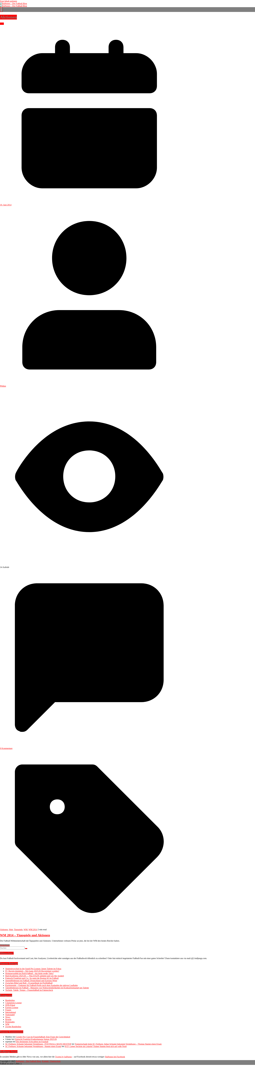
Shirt (11, 929)
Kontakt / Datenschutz (51, 1061)
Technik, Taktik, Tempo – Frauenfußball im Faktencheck (29, 990)
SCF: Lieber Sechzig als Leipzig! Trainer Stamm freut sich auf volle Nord (96, 1046)
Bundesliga (10, 1000)
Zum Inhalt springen (8, 1)
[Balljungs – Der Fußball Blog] (13, 3)
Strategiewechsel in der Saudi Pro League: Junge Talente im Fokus (33, 969)
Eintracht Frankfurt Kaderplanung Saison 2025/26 (36, 1039)
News (7, 1017)
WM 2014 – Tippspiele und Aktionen (25, 935)
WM (2, 24)
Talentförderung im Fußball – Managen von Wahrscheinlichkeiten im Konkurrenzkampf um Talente (47, 988)
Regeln (8, 1019)
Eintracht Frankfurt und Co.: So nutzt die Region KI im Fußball (32, 978)
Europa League (11, 1007)
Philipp (3, 386)
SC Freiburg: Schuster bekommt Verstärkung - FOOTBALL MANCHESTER (38, 1044)
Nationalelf (10, 1015)
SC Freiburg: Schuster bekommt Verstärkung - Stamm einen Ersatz (33, 1046)
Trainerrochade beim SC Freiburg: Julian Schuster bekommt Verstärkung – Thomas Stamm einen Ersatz (118, 1044)
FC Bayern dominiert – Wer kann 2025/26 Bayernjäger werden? (32, 971)
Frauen (8, 1010)
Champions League (13, 1003)
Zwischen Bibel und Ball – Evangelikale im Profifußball (28, 983)
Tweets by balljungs (63, 1057)
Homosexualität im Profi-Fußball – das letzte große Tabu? (29, 973)
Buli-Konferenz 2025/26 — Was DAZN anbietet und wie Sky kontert (34, 976)
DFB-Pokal (10, 1005)
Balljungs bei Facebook (115, 1057)
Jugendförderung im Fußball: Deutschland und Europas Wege (31, 980)
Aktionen (4, 929)
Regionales (10, 1022)
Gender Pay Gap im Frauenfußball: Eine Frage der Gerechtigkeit (43, 1037)
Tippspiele (18, 929)
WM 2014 (33, 929)
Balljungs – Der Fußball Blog (28, 1061)
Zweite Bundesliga (13, 1026)
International (10, 1012)
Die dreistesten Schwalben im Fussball (32, 1041)
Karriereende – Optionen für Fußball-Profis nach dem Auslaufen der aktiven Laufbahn (41, 985)
